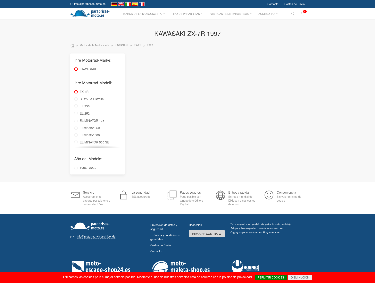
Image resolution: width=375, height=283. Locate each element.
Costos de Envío (294, 4)
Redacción (195, 225)
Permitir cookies (271, 277)
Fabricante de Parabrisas (229, 14)
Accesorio (266, 14)
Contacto (273, 4)
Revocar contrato (206, 234)
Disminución (300, 277)
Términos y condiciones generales (164, 237)
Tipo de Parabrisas (185, 14)
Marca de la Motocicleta (142, 14)
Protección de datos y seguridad (163, 227)
